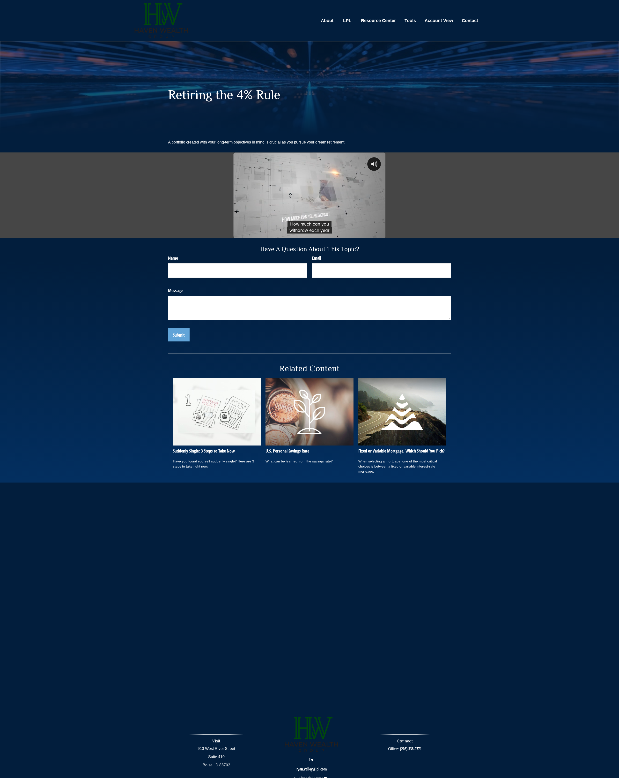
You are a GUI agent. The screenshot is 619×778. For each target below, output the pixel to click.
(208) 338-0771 (410, 748)
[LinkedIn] (311, 759)
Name (173, 258)
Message (175, 290)
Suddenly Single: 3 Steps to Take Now (204, 451)
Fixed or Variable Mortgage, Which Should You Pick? (401, 451)
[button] (327, 20)
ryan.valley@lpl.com (311, 769)
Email (316, 258)
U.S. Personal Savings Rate (287, 451)
